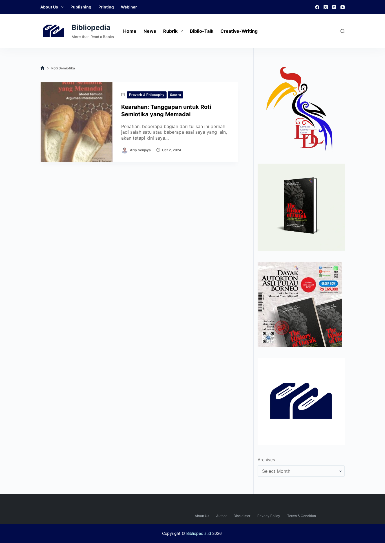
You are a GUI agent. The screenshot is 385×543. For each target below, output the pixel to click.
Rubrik (170, 31)
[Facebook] (317, 7)
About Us (49, 7)
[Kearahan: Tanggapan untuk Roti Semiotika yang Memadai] (76, 122)
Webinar (129, 7)
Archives (266, 459)
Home (129, 31)
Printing (106, 7)
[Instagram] (334, 7)
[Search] (342, 31)
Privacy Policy (268, 516)
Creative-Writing (239, 31)
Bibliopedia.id (198, 533)
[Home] (42, 68)
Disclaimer (242, 516)
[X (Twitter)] (326, 7)
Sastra (175, 95)
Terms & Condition (301, 516)
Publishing (80, 7)
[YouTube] (342, 7)
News (149, 31)
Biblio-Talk (201, 31)
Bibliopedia (91, 27)
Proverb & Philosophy (146, 95)
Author (221, 516)
